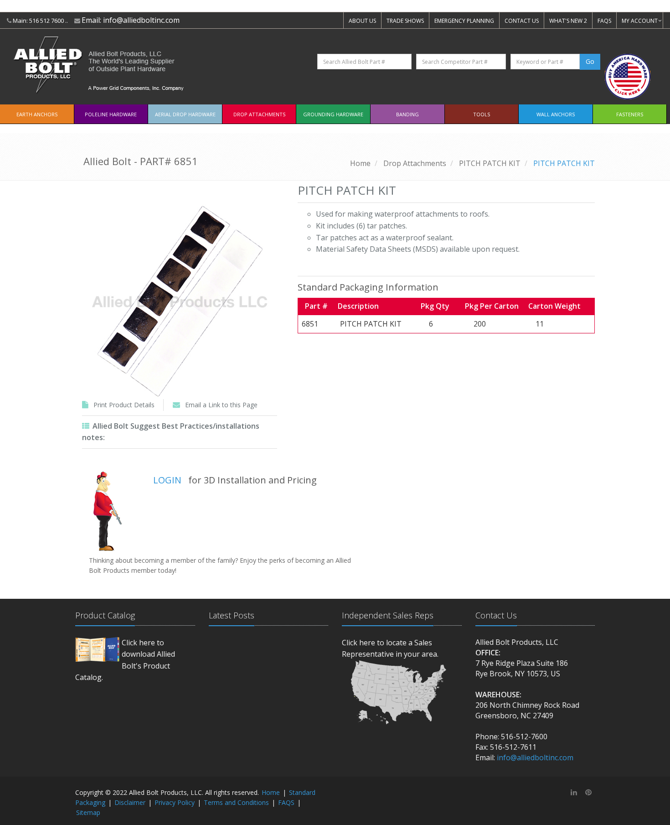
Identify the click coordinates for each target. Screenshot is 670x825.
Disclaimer (129, 802)
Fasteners (629, 114)
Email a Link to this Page (221, 404)
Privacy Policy (175, 802)
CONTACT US (522, 21)
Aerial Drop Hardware (185, 114)
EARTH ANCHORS (36, 114)
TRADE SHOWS (405, 21)
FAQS (604, 21)
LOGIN (167, 480)
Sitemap (88, 812)
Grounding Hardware (333, 114)
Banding (407, 114)
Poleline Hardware (111, 114)
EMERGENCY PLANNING (464, 21)
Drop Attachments (259, 114)
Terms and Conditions (236, 802)
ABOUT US (362, 21)
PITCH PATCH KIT (490, 163)
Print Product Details (124, 404)
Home (360, 163)
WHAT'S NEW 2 (568, 21)
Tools (481, 114)
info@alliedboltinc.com (141, 20)
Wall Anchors (555, 114)
